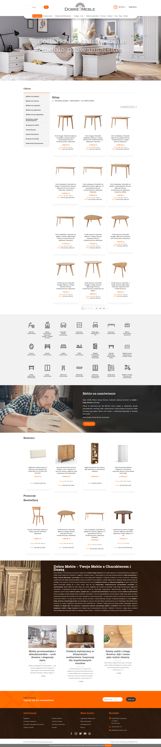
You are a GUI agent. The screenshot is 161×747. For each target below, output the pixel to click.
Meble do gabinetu (33, 110)
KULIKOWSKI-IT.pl (133, 742)
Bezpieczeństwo (57, 718)
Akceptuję (108, 745)
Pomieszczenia (47, 16)
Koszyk (82, 727)
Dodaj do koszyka (65, 152)
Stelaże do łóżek (32, 139)
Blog (120, 16)
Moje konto (132, 7)
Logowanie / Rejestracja (87, 718)
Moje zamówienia (85, 721)
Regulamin (26, 718)
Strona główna (37, 16)
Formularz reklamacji (29, 721)
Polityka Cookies (57, 721)
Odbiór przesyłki (28, 727)
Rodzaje (76, 16)
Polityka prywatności (58, 724)
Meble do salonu (32, 101)
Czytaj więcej (89, 424)
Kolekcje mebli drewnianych (63, 16)
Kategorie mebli (32, 125)
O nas (116, 16)
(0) (122, 7)
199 (104, 308)
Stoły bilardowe (32, 134)
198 (100, 308)
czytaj (43, 676)
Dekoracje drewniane (34, 143)
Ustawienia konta (85, 724)
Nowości (110, 16)
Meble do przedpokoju (34, 114)
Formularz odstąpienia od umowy (33, 724)
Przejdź (80, 63)
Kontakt (125, 16)
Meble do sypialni (33, 105)
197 (97, 308)
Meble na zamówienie (92, 16)
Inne (82, 16)
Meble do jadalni (32, 96)
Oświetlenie (31, 130)
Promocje (103, 16)
